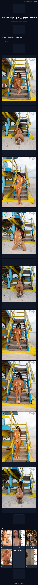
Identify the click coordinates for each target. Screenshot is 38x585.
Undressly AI (15, 1)
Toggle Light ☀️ (35, 1)
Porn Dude (10, 1)
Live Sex (12, 1)
